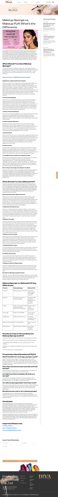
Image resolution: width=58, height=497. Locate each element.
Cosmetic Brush (32, 480)
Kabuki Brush (31, 488)
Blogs (22, 480)
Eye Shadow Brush (32, 484)
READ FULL (45, 31)
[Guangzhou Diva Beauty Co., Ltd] (8, 2)
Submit (20, 461)
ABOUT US (19, 2)
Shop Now (48, 2)
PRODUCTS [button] (25, 2)
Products (23, 478)
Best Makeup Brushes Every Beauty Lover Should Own (49, 25)
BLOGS (32, 2)
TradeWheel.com (33, 494)
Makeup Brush (31, 477)
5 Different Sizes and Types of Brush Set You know (48, 38)
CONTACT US (38, 2)
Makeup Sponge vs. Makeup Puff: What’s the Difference (48, 51)
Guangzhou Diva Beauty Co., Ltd (14, 494)
